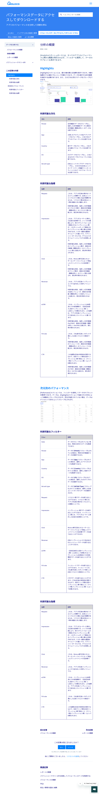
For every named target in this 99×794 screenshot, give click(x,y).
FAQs (42, 783)
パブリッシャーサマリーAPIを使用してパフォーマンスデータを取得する (65, 776)
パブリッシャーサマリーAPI (16, 62)
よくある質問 (29, 37)
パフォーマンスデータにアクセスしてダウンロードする (59, 33)
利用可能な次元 (14, 79)
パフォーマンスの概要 (48, 733)
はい (61, 747)
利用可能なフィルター (16, 89)
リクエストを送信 (73, 756)
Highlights (11, 75)
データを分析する (12, 44)
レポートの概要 (87, 733)
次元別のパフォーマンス (16, 86)
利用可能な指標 (14, 82)
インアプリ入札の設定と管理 (27, 33)
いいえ (70, 747)
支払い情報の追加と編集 (48, 787)
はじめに (11, 33)
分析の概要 (11, 53)
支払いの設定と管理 (14, 37)
